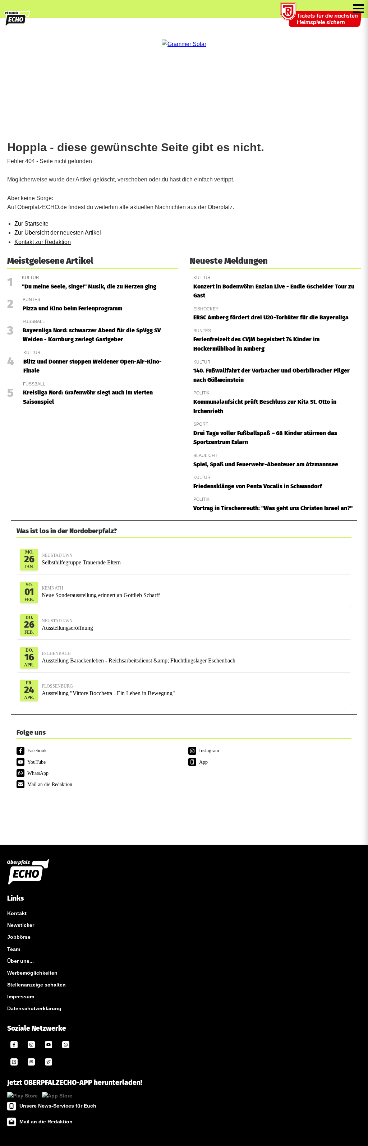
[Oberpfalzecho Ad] (321, 19)
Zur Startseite (31, 224)
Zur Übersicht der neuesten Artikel (57, 233)
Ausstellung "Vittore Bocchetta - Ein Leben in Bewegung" (108, 690)
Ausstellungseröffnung (67, 624)
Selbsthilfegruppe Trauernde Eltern (81, 559)
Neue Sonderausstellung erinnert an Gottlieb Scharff (101, 592)
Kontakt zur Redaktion (42, 242)
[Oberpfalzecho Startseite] (17, 24)
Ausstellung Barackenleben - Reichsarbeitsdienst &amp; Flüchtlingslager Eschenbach (138, 657)
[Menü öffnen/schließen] (358, 8)
